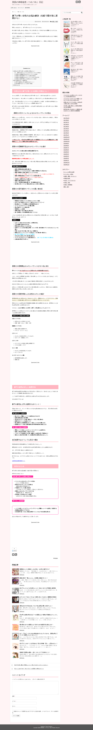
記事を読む (22, 574)
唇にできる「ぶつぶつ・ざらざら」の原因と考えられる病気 (77, 30)
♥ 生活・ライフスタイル (69, 180)
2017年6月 (66, 124)
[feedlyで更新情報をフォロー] (77, 2)
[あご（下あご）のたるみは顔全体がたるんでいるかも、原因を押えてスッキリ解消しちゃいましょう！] (15, 636)
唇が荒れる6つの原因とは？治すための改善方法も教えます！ (36, 624)
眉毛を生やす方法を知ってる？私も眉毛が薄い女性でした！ (36, 606)
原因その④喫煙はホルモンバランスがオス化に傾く (27, 77)
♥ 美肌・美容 (54, 21)
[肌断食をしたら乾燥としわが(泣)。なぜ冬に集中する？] (15, 571)
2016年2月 (66, 158)
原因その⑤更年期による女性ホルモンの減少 (25, 78)
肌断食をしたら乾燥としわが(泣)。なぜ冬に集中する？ (35, 569)
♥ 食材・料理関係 (68, 184)
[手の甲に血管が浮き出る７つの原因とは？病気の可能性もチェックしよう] (15, 617)
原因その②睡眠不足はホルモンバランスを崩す (26, 74)
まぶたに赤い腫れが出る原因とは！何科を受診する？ (77, 50)
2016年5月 (66, 152)
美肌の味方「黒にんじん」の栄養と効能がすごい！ (34, 578)
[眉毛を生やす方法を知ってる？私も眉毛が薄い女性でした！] (15, 608)
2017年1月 (66, 135)
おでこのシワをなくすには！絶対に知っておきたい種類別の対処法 (38, 597)
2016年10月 (66, 141)
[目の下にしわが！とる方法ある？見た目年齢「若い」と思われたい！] (15, 646)
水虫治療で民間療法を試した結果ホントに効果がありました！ (77, 84)
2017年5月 (66, 126)
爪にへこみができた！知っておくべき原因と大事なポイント (29, 668)
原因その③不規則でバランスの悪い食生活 (24, 75)
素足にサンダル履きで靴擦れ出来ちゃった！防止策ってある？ (77, 78)
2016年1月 (66, 160)
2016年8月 (66, 145)
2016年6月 (66, 149)
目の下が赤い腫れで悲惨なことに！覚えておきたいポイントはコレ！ (31, 665)
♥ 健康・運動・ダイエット (70, 176)
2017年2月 (66, 133)
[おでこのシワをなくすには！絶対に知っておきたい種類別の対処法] (15, 599)
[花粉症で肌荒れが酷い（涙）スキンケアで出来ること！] (15, 655)
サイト (13, 706)
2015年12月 (66, 162)
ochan (56, 558)
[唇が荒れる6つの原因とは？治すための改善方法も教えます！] (15, 627)
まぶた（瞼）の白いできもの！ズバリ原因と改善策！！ (77, 44)
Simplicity (50, 726)
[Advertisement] (35, 56)
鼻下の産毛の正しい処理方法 (20, 80)
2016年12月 (66, 137)
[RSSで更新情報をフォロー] (79, 2)
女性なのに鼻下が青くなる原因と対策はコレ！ (24, 71)
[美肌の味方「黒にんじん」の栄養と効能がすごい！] (15, 580)
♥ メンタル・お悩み (68, 174)
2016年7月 (66, 147)
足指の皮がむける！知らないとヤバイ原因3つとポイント (77, 37)
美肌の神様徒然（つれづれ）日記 (27, 2)
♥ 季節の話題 (67, 178)
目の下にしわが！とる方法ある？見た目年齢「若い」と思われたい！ (39, 643)
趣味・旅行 (66, 186)
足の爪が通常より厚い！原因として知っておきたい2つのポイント (77, 23)
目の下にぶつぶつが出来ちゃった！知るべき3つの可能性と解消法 (38, 588)
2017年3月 (66, 130)
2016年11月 (66, 139)
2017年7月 (66, 122)
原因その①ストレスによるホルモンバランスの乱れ (27, 72)
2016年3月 (66, 156)
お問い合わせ (14, 7)
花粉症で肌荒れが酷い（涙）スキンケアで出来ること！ (35, 652)
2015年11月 (66, 164)
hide (29, 68)
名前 (13, 696)
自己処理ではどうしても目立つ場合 (23, 83)
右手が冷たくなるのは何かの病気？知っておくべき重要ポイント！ (77, 57)
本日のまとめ (16, 85)
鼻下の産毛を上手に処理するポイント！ (24, 82)
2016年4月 (66, 154)
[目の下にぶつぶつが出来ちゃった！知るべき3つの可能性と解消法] (15, 590)
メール (14, 701)
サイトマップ (21, 7)
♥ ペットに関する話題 (69, 172)
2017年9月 (66, 120)
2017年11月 (66, 118)
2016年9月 (66, 143)
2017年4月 (66, 128)
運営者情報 (27, 7)
